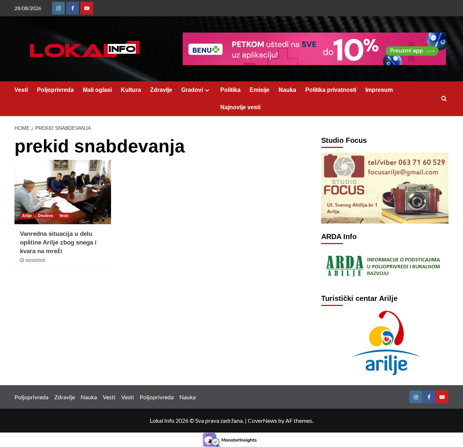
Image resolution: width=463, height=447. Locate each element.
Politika (230, 90)
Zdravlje (161, 90)
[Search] (444, 99)
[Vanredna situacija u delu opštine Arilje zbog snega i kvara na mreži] (62, 192)
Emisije (259, 90)
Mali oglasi (97, 90)
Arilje (27, 215)
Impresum (379, 90)
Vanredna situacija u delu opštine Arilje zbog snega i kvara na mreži (58, 242)
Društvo (45, 215)
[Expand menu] (207, 90)
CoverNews (262, 420)
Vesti (21, 90)
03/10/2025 (35, 260)
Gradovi (192, 90)
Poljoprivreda (55, 90)
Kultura (131, 90)
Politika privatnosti (330, 90)
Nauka (287, 90)
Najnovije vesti (240, 107)
